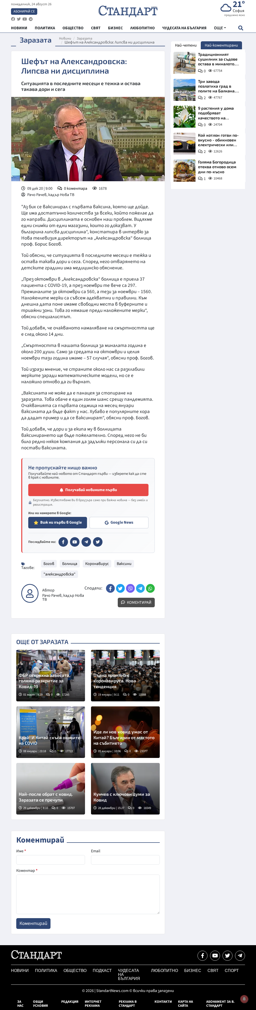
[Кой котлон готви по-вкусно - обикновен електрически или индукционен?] (185, 144)
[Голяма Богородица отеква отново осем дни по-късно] (185, 170)
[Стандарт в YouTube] (75, 542)
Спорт (232, 970)
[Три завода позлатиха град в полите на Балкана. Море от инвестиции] (185, 90)
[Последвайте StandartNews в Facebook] (13, 19)
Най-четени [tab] (186, 45)
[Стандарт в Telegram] (86, 542)
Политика (46, 970)
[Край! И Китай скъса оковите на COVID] (50, 732)
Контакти (163, 1001)
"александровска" (60, 574)
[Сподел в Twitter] (120, 588)
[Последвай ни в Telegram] (240, 956)
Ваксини (124, 563)
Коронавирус (97, 563)
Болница (69, 563)
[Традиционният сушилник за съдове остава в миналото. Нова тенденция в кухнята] (185, 63)
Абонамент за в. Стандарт (220, 1003)
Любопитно (164, 970)
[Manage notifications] (244, 999)
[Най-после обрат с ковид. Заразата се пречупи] (50, 789)
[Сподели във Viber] (130, 588)
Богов (49, 563)
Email (95, 851)
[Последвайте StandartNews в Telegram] (31, 19)
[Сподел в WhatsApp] (150, 588)
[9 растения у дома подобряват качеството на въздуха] (185, 117)
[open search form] (241, 28)
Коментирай (139, 602)
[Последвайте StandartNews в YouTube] (24, 19)
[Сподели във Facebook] (110, 588)
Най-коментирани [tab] (221, 45)
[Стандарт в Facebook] (63, 542)
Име (21, 851)
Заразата (84, 38)
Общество (75, 970)
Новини (65, 38)
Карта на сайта (185, 1003)
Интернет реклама (93, 1003)
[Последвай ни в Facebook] (203, 956)
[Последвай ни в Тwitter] (227, 956)
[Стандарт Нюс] (36, 959)
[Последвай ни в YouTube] (215, 956)
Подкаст (102, 970)
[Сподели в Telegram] (140, 588)
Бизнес (192, 970)
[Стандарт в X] (97, 542)
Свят (213, 970)
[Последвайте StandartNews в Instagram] (19, 19)
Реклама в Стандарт (127, 1003)
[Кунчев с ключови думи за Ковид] (125, 789)
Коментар (27, 871)
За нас (20, 1003)
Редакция (69, 1001)
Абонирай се (24, 11)
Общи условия (40, 1003)
